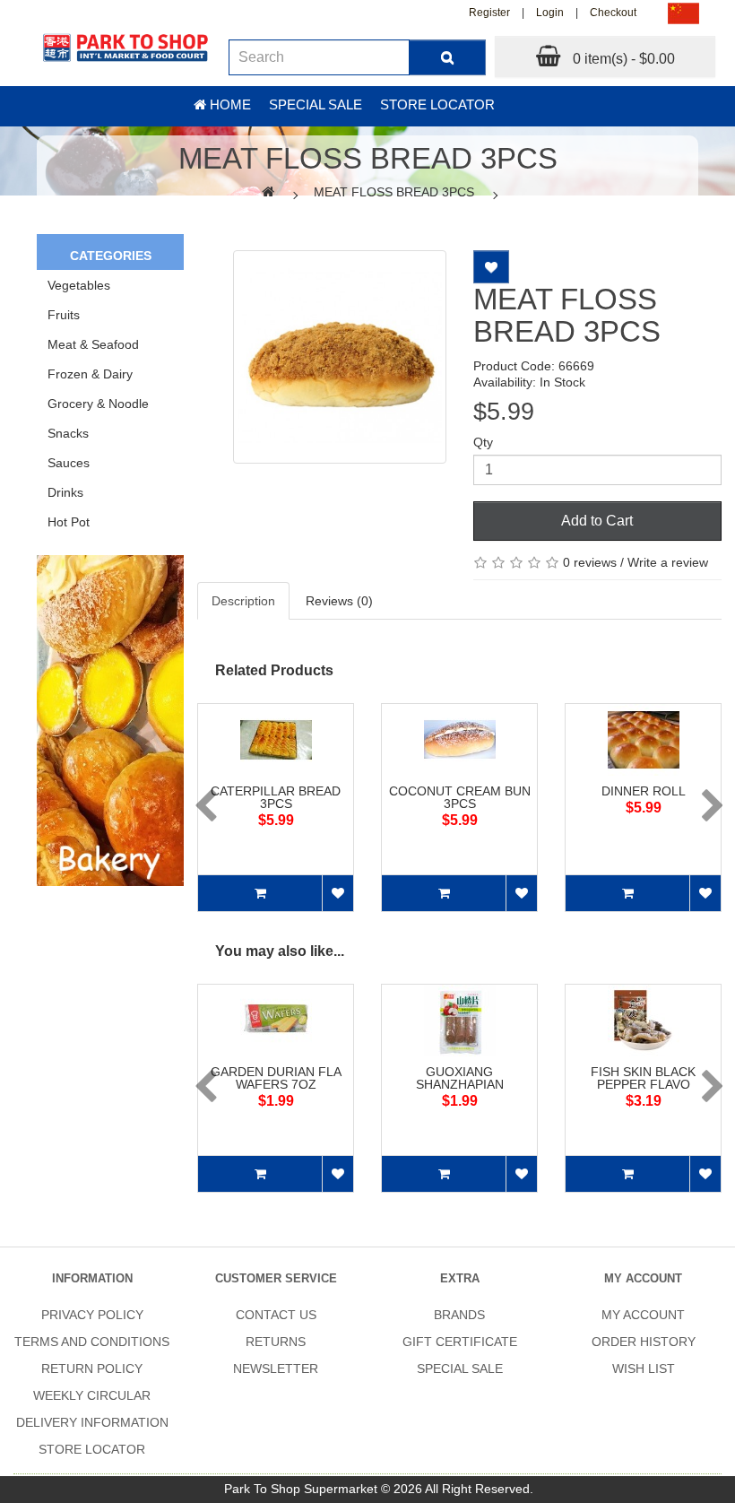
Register (489, 12)
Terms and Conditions (91, 1341)
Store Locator (437, 104)
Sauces (69, 463)
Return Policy (92, 1368)
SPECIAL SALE (460, 1368)
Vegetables (79, 285)
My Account (643, 1315)
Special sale (315, 104)
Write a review (667, 562)
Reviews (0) (339, 601)
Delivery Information (92, 1422)
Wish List (643, 1368)
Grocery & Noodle (98, 403)
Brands (459, 1315)
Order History (644, 1341)
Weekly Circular (92, 1395)
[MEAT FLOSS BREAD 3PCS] (339, 357)
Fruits (64, 315)
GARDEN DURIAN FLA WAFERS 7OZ (276, 1077)
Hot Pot (69, 522)
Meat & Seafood (93, 344)
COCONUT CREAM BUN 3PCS (460, 797)
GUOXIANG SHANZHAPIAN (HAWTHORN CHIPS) (459, 1084)
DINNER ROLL (643, 791)
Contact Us (276, 1315)
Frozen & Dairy (90, 374)
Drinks (65, 492)
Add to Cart (597, 520)
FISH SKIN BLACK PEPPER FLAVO (643, 1077)
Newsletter (275, 1368)
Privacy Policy (92, 1315)
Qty (483, 442)
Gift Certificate (459, 1341)
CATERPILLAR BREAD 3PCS (276, 797)
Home (228, 104)
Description (243, 601)
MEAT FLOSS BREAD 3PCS (394, 192)
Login (550, 12)
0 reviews (590, 562)
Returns (276, 1341)
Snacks (68, 433)
